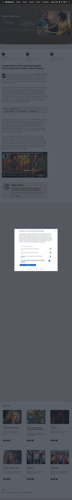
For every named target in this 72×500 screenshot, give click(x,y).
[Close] (55, 231)
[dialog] (36, 250)
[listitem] (36, 246)
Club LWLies (45, 2)
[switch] (49, 249)
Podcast (38, 2)
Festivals (31, 2)
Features (25, 2)
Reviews (18, 2)
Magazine (53, 2)
